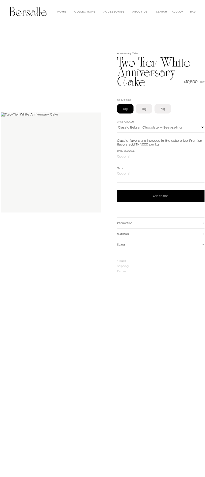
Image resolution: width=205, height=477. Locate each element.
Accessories (114, 11)
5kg (144, 108)
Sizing (121, 244)
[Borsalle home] (28, 11)
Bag (193, 11)
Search (161, 11)
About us (140, 11)
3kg (125, 108)
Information (124, 223)
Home (62, 11)
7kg (162, 108)
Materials (123, 234)
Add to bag (160, 196)
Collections (84, 11)
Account (178, 11)
